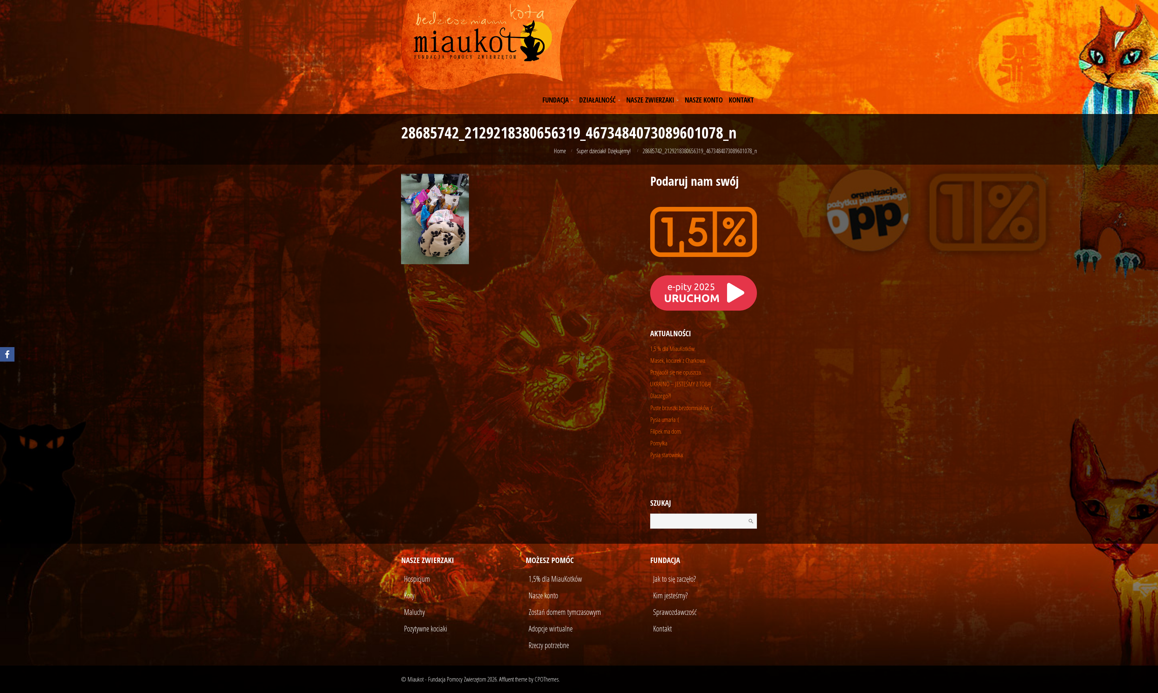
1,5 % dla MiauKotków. (672, 348)
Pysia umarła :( (664, 419)
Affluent (506, 679)
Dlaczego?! (660, 395)
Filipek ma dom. (666, 431)
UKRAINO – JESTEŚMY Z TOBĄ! (680, 384)
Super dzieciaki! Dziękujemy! (604, 151)
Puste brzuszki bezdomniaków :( (681, 407)
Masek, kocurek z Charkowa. (678, 360)
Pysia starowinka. (667, 455)
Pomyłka (658, 443)
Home (560, 151)
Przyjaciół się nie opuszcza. (676, 372)
